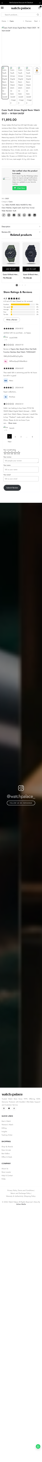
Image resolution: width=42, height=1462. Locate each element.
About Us (5, 1168)
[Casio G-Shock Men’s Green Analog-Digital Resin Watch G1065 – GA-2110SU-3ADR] (10, 253)
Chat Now (21, 188)
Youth (14, 211)
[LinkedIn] (35, 215)
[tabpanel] (11, 262)
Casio (12, 21)
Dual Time (25, 208)
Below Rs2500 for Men (23, 205)
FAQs (3, 1179)
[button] (10, 269)
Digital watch (17, 208)
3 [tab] (22, 285)
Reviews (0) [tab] (6, 232)
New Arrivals (6, 1150)
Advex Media (21, 1204)
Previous (28, 21)
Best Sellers (6, 1153)
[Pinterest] (29, 215)
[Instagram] (9, 215)
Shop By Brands (7, 1146)
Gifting (4, 1128)
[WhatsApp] (24, 215)
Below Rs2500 (10, 205)
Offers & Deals (7, 1157)
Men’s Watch (6, 1121)
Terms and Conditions (26, 1190)
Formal (32, 208)
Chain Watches (7, 208)
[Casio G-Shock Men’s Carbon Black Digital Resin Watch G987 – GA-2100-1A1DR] (31, 253)
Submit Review (12, 487)
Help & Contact (7, 1175)
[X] (19, 215)
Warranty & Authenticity (14, 1196)
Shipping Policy (30, 1196)
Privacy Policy (12, 1190)
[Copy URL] (4, 215)
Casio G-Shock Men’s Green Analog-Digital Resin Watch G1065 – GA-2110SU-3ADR (11, 274)
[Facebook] (14, 215)
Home (4, 21)
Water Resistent (7, 211)
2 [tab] (19, 285)
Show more (12, 423)
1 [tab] (16, 285)
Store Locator (6, 1172)
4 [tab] (25, 285)
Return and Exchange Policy (21, 1193)
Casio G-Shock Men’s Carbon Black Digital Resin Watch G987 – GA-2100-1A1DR (31, 274)
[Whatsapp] (14, 1108)
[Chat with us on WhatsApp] (38, 1446)
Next (36, 21)
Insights (4, 1131)
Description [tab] (6, 226)
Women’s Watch (7, 1124)
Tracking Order (7, 1135)
